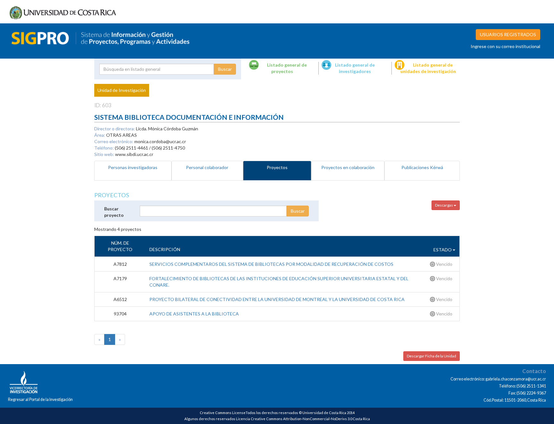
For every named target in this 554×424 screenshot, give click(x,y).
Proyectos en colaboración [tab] (347, 167)
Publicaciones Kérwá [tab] (422, 167)
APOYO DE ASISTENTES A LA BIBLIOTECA (194, 313)
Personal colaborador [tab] (207, 167)
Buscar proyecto (114, 212)
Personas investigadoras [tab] (132, 167)
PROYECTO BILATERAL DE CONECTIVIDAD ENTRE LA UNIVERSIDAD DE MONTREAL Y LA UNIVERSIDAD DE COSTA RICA (277, 299)
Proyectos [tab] (277, 167)
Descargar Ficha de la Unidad (431, 356)
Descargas (444, 205)
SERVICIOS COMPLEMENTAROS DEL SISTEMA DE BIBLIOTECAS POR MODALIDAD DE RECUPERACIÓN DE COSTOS (271, 264)
